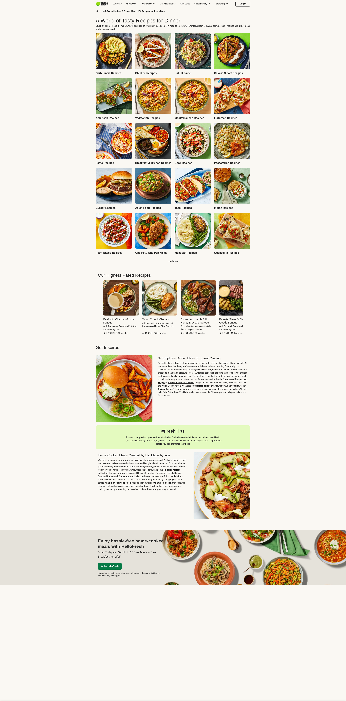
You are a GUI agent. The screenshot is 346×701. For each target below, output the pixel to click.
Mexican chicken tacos (206, 386)
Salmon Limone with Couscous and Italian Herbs (122, 476)
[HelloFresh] (102, 4)
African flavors (165, 389)
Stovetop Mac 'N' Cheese (181, 382)
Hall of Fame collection (160, 483)
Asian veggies (232, 386)
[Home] (97, 11)
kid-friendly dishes (118, 483)
